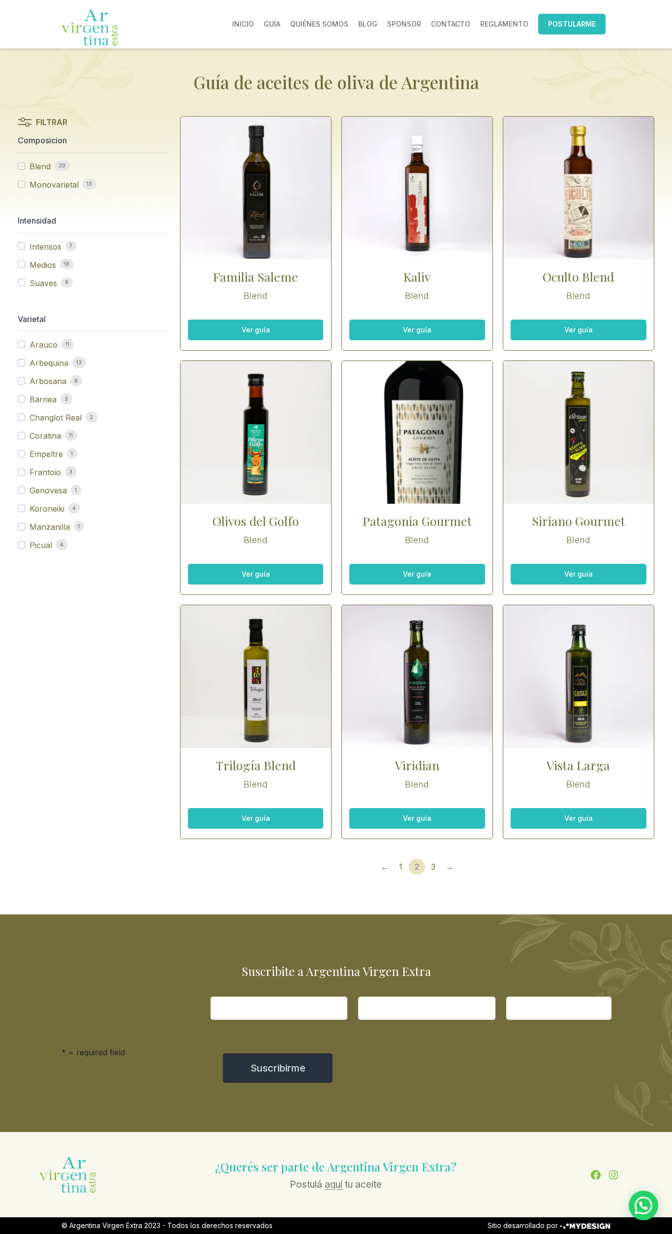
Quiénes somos (319, 24)
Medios (43, 265)
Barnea (43, 399)
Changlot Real (56, 417)
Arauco (44, 345)
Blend (40, 166)
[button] (643, 1205)
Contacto (450, 24)
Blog (367, 24)
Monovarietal (54, 185)
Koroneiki (47, 509)
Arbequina (49, 363)
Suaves (43, 283)
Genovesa (48, 490)
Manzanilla (50, 527)
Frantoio (45, 472)
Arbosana (48, 381)
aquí (333, 1184)
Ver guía (256, 329)
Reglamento (504, 24)
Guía (272, 24)
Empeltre (46, 454)
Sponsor (404, 24)
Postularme (572, 24)
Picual (41, 545)
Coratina (45, 436)
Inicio (243, 24)
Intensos (45, 247)
